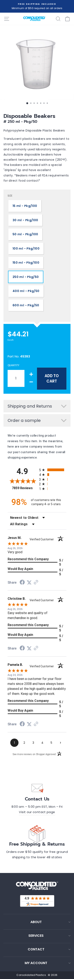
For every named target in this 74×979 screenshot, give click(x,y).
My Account (36, 963)
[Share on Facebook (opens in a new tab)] (22, 583)
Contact (36, 949)
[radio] (52, 469)
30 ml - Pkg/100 (25, 220)
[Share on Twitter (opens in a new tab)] (29, 582)
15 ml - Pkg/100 (25, 206)
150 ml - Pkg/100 (26, 263)
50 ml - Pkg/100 (25, 234)
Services (36, 935)
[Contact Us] (37, 788)
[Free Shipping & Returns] (37, 833)
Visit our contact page (37, 812)
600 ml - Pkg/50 (26, 305)
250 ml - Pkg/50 (26, 277)
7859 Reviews (24, 488)
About (36, 922)
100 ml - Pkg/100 (26, 248)
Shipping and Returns (30, 406)
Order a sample (24, 420)
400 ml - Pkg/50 (26, 291)
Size (10, 195)
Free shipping (16, 348)
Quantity (13, 365)
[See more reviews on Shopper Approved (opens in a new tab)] (36, 582)
